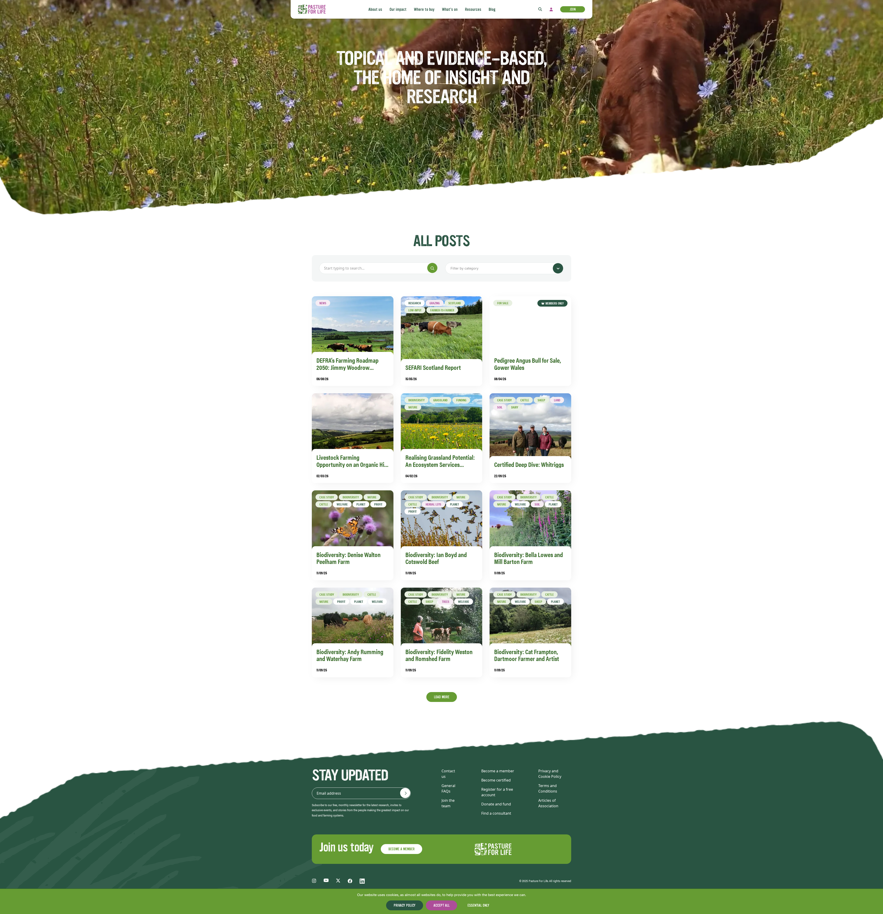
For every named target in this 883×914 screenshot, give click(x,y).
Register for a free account (497, 792)
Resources (473, 9)
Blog (492, 9)
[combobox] (450, 268)
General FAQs (448, 788)
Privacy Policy (405, 905)
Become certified (496, 780)
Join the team (448, 803)
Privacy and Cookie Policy (549, 773)
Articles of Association (548, 803)
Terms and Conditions (547, 788)
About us (375, 9)
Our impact (398, 9)
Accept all (441, 905)
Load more (441, 697)
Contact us (448, 773)
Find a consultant (496, 813)
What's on (450, 9)
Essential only (478, 905)
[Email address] (405, 793)
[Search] (432, 268)
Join (573, 9)
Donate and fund (496, 804)
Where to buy (424, 9)
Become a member (497, 770)
